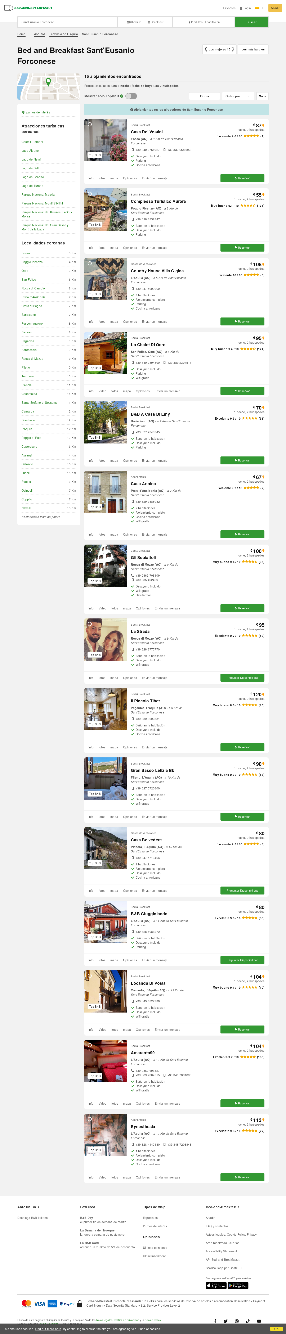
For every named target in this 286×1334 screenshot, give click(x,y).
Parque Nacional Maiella (38, 194)
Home (21, 34)
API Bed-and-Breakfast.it (223, 1259)
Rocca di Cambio (33, 288)
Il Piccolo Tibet (145, 701)
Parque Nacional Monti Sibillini (42, 203)
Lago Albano (30, 150)
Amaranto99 (143, 1052)
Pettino (26, 481)
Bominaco (28, 420)
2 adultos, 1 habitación (205, 22)
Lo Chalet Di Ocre (148, 344)
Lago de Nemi (31, 159)
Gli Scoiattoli (143, 557)
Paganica (28, 341)
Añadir (275, 8)
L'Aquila (27, 429)
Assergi (27, 455)
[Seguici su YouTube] (259, 1321)
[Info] (121, 96)
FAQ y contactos (217, 1226)
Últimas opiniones (155, 1247)
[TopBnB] (131, 96)
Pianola (27, 385)
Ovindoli (27, 490)
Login (247, 8)
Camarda (28, 411)
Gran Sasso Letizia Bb (152, 770)
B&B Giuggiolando (149, 913)
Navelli (26, 508)
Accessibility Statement (221, 1251)
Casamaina (29, 394)
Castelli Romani (32, 142)
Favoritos (229, 8)
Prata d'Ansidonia (33, 297)
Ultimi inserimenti (154, 1256)
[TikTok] (248, 1321)
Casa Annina (143, 483)
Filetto (26, 367)
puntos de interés (38, 112)
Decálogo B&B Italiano (32, 1218)
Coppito (27, 499)
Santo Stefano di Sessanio (40, 402)
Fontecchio (29, 350)
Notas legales (104, 1320)
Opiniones (130, 178)
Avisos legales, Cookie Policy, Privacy (231, 1234)
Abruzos (39, 34)
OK (276, 1329)
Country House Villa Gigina (157, 271)
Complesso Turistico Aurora (158, 201)
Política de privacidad (126, 1320)
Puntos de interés (155, 1226)
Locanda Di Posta (148, 983)
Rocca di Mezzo (32, 358)
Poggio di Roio (31, 438)
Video (102, 391)
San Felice (29, 279)
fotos (102, 178)
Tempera (28, 376)
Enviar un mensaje (154, 178)
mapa (114, 178)
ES (262, 8)
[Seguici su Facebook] (217, 1321)
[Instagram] (237, 1321)
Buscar (251, 22)
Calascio (27, 464)
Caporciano (29, 446)
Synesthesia (143, 1126)
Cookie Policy (153, 1320)
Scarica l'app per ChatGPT (224, 1268)
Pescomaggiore (32, 323)
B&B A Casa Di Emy (150, 414)
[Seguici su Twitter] (226, 1321)
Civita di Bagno (32, 306)
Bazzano (27, 332)
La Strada (140, 631)
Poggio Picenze (32, 262)
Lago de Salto (31, 168)
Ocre (25, 271)
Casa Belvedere (146, 840)
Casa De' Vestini (147, 132)
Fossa (26, 253)
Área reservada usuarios (223, 1243)
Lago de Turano (32, 186)
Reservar (244, 178)
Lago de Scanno (33, 177)
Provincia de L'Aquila (63, 34)
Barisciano (29, 314)
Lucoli (26, 473)
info (91, 178)
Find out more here (48, 1329)
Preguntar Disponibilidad (242, 678)
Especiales (150, 1218)
